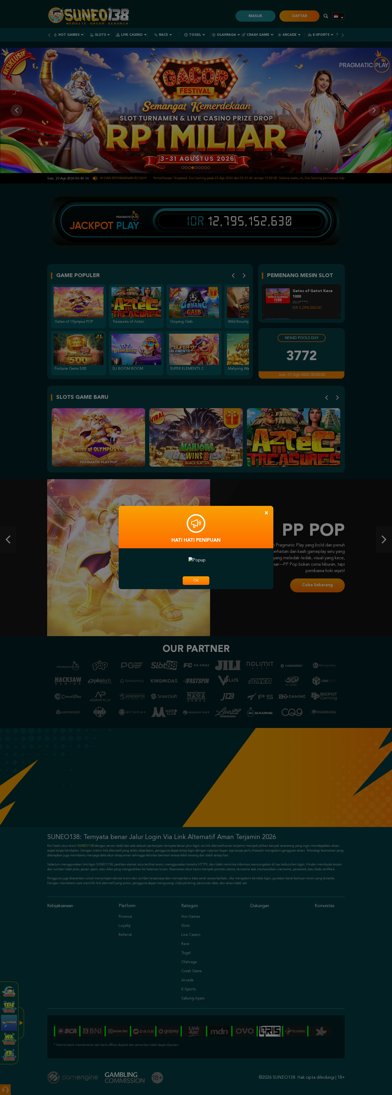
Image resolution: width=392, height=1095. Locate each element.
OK (196, 580)
